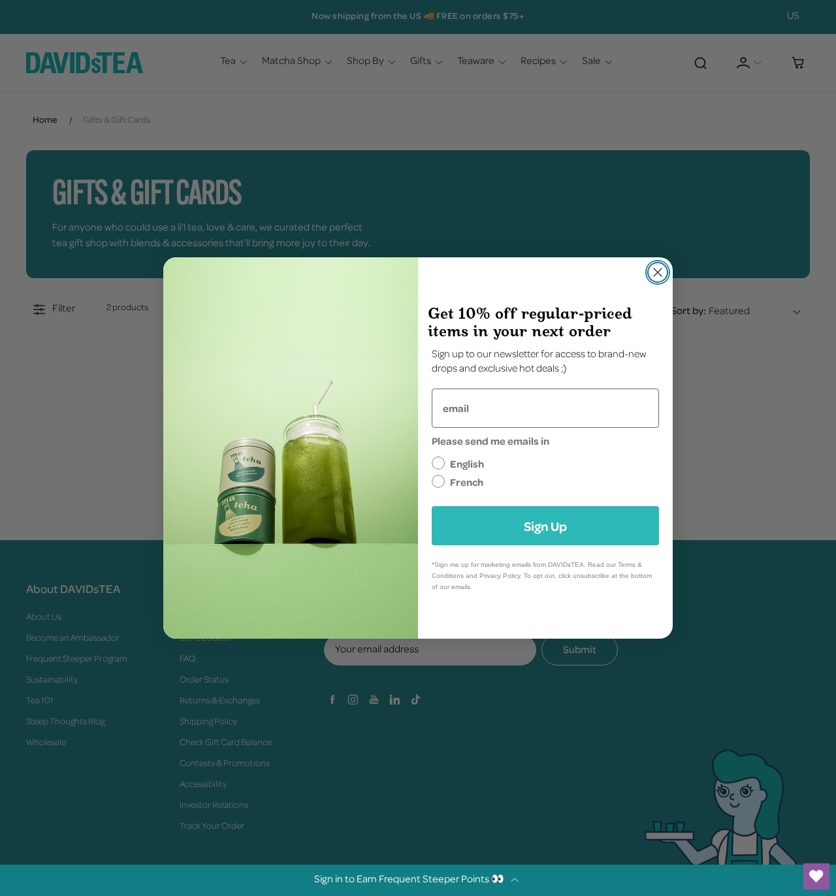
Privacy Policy (499, 575)
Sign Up (545, 525)
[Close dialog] (657, 272)
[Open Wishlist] (816, 876)
